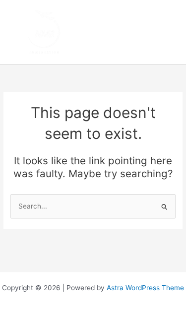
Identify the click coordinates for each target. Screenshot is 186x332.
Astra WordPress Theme (145, 288)
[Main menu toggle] (166, 32)
